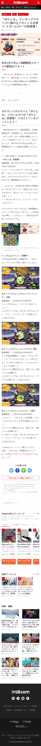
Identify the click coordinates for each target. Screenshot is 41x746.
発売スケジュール (30, 7)
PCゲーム (19, 7)
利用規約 (34, 706)
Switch (8, 7)
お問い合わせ (8, 706)
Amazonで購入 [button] (9, 562)
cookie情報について (20, 710)
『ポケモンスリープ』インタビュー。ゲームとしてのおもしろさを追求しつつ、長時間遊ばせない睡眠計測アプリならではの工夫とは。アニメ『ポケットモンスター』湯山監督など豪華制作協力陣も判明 (9, 590)
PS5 (13, 7)
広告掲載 (32, 710)
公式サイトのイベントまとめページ (20, 454)
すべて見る (36, 513)
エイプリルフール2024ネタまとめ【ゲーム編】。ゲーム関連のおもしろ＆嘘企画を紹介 (30, 672)
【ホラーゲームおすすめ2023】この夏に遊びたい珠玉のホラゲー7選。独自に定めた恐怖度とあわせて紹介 (30, 623)
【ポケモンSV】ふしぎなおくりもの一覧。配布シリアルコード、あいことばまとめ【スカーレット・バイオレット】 (10, 648)
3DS (14, 14)
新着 (2, 7)
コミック (35, 524)
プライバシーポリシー (22, 706)
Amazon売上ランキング (13, 513)
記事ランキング (9, 574)
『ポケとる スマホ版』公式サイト (20, 478)
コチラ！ (9, 202)
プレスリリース (23, 14)
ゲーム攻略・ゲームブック (20, 524)
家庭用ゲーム (6, 14)
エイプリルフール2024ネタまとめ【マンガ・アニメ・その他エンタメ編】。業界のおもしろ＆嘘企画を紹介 (30, 648)
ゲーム (5, 524)
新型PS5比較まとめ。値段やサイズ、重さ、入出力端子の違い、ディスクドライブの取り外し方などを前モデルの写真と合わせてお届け (10, 624)
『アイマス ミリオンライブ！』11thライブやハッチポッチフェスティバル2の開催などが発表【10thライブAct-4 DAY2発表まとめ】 (25, 590)
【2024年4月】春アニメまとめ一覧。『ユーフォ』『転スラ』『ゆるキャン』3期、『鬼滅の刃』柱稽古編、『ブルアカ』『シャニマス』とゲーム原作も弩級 (10, 672)
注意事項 (9, 710)
